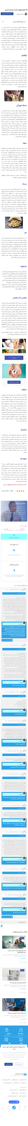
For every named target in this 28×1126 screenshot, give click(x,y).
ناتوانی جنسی (23, 526)
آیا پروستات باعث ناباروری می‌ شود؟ (17, 1013)
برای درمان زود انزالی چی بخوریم (14, 357)
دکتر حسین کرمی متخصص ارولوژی (17, 485)
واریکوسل (22, 938)
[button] (2, 21)
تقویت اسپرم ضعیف (14, 382)
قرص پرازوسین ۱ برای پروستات (18, 983)
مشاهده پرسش (21, 593)
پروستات (22, 970)
